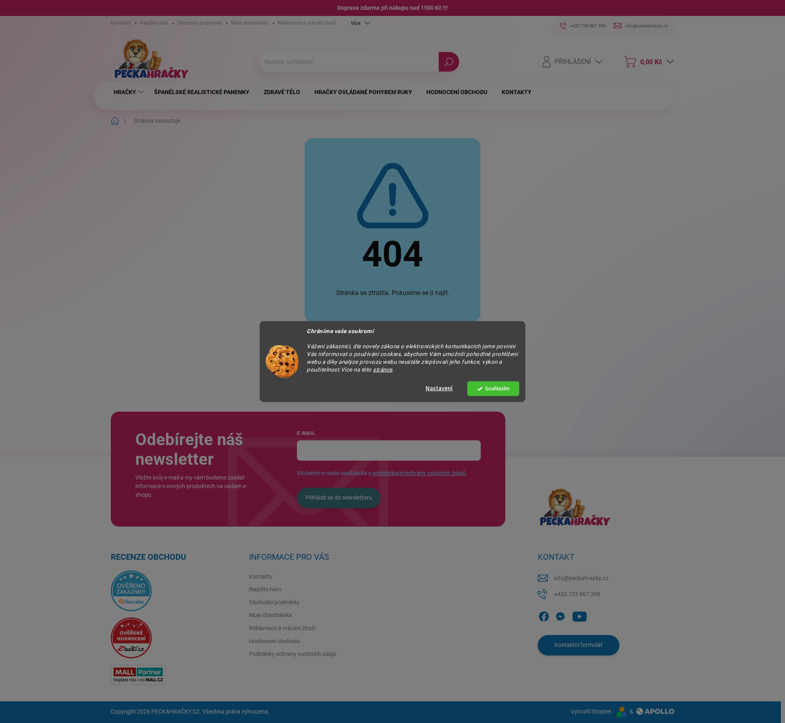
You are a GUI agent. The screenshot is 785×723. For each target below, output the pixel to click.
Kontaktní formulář (578, 645)
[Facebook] (544, 615)
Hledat (448, 62)
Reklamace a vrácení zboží (307, 23)
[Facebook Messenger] (560, 615)
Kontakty (121, 23)
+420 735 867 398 (577, 594)
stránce (382, 369)
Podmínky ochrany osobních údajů (292, 654)
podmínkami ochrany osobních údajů (419, 473)
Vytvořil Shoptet (591, 711)
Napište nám (154, 23)
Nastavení (439, 388)
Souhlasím (497, 388)
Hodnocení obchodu (274, 641)
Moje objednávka (250, 23)
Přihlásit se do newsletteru (338, 497)
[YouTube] (579, 615)
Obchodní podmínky (199, 23)
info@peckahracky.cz (581, 578)
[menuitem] (130, 92)
